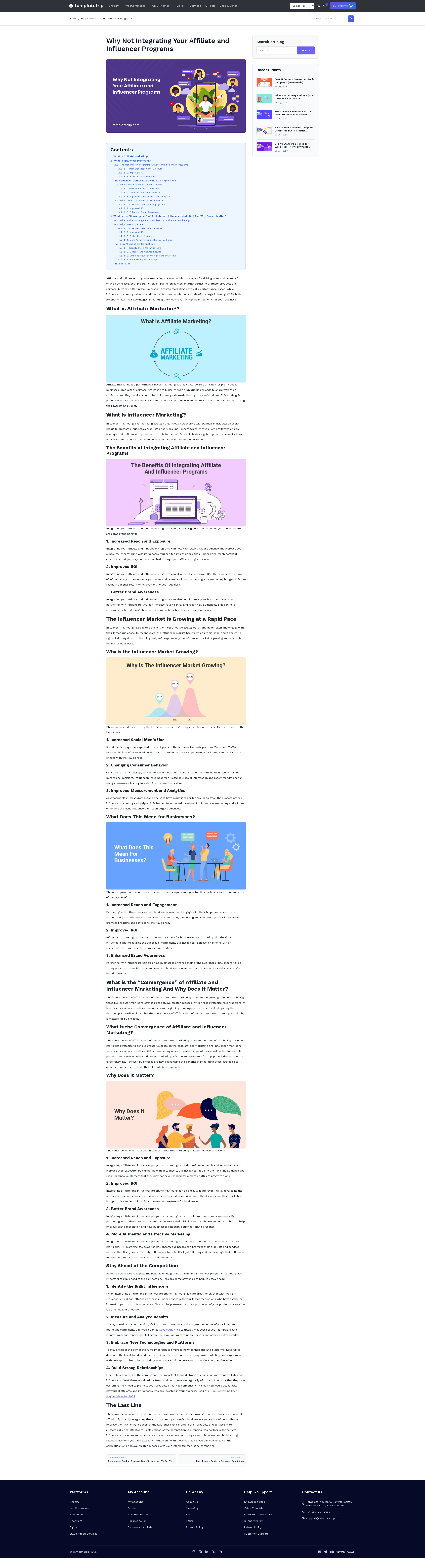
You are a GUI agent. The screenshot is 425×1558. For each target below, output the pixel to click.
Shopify (114, 5)
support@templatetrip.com (323, 1518)
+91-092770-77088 (318, 1511)
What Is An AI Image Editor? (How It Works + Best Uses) (294, 97)
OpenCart (76, 1520)
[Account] (318, 6)
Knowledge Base (254, 1501)
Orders (132, 1508)
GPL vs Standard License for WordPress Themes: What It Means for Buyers (291, 145)
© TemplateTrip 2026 (83, 1551)
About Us (192, 1501)
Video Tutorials (253, 1508)
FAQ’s (189, 1520)
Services (195, 5)
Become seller (137, 1520)
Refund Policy (253, 1527)
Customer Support (256, 1533)
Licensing (192, 1508)
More (179, 5)
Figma (74, 1527)
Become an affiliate (140, 1527)
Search (305, 50)
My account (135, 1501)
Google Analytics (169, 1329)
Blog (83, 18)
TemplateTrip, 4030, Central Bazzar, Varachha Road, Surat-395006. (329, 1503)
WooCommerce (135, 5)
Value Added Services (83, 1533)
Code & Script (228, 5)
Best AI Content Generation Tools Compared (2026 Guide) (294, 81)
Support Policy (253, 1520)
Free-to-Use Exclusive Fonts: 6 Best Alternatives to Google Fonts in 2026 (293, 113)
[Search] (351, 18)
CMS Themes (161, 5)
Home (73, 18)
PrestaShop (77, 1514)
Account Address (139, 1514)
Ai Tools (210, 5)
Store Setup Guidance (258, 1514)
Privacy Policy (194, 1527)
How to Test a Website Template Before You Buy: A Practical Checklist (294, 129)
